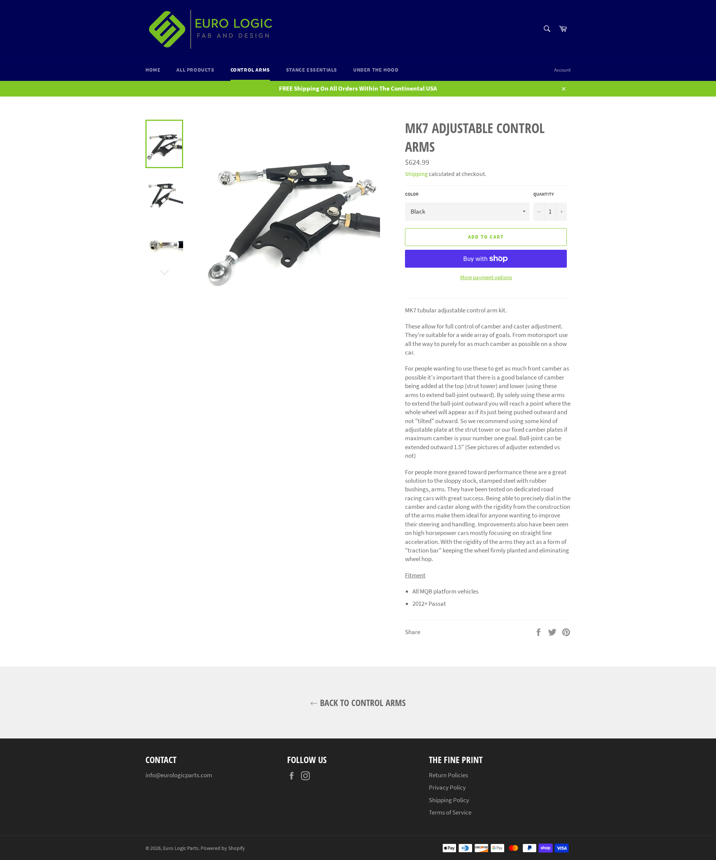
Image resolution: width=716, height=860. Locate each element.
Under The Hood (375, 69)
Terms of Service (450, 812)
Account (562, 70)
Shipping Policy (449, 800)
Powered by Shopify (223, 848)
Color (411, 194)
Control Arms (250, 69)
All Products (195, 69)
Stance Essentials (311, 69)
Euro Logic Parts (180, 848)
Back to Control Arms (362, 702)
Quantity (543, 194)
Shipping (416, 173)
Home (152, 69)
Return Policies (448, 775)
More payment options (486, 277)
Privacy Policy (447, 787)
